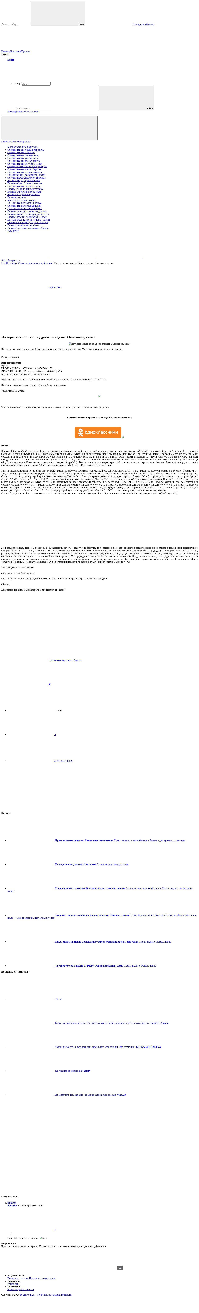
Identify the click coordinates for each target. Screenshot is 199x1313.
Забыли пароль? (30, 111)
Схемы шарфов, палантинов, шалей (26, 175)
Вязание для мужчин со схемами (24, 191)
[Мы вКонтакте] (72, 257)
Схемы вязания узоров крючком (24, 203)
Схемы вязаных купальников (22, 155)
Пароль (17, 108)
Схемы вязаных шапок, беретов (24, 169)
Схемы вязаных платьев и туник (24, 163)
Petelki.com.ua (27, 1294)
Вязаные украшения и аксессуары (25, 189)
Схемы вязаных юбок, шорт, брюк (25, 149)
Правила (25, 51)
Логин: (17, 83)
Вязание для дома (16, 197)
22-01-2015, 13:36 (63, 761)
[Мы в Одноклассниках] (25, 257)
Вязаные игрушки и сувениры (23, 194)
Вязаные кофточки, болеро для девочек (28, 214)
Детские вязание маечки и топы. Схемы (28, 219)
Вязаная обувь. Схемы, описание (24, 183)
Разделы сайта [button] (15, 1275)
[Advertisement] (99, 1289)
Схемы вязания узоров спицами (24, 205)
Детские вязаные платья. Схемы (24, 208)
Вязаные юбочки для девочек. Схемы (27, 217)
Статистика (27, 1289)
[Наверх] (24, 1270)
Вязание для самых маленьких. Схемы (27, 228)
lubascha (12, 1205)
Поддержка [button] (13, 1281)
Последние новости (17, 1278)
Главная (5, 51)
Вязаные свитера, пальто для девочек (27, 211)
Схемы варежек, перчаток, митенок (26, 177)
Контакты (15, 51)
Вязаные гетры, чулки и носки (23, 180)
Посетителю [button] (14, 1286)
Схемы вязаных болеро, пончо (23, 161)
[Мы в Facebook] (119, 257)
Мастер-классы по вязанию (21, 200)
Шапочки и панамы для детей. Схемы (27, 222)
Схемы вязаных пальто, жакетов (24, 172)
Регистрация (14, 1289)
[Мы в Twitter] (166, 257)
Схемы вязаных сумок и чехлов (24, 186)
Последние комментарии (42, 1278)
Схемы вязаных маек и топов (23, 158)
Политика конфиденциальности (54, 1294)
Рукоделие (13, 231)
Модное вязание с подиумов (22, 147)
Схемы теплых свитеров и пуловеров (27, 166)
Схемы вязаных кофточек (21, 152)
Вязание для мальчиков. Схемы (24, 225)
